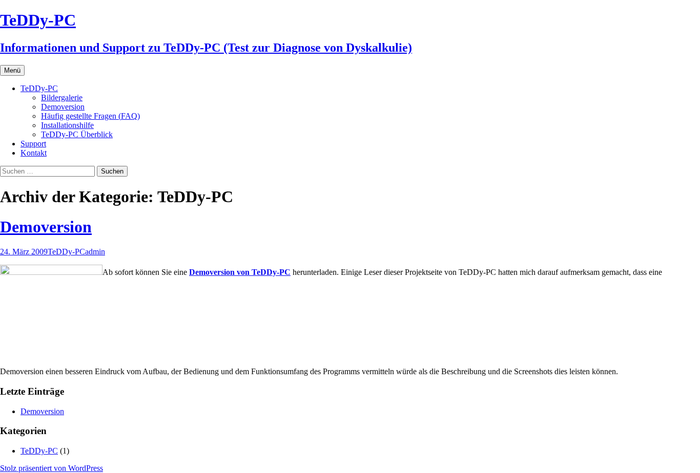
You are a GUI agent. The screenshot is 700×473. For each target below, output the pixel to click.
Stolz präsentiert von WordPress (51, 468)
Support (33, 143)
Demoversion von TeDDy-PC (240, 272)
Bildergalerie (62, 97)
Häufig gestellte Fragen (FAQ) (90, 116)
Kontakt (33, 152)
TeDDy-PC (39, 88)
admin (95, 251)
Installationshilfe (67, 125)
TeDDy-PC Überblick (77, 134)
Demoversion (63, 106)
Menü (12, 70)
